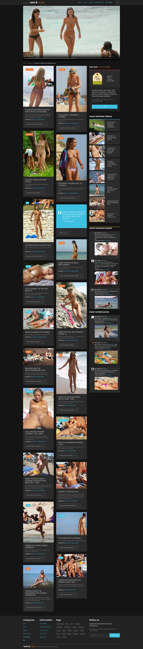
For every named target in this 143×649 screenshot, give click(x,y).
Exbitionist (30, 63)
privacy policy (43, 623)
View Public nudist (33, 446)
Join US (62, 233)
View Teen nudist (66, 594)
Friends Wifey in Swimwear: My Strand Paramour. (36, 593)
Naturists (62, 69)
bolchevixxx (67, 123)
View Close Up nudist (34, 256)
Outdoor (78, 624)
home (79, 2)
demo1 (85, 2)
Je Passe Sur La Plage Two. (38, 245)
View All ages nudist (67, 128)
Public (28, 505)
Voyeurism (68, 627)
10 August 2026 (41, 188)
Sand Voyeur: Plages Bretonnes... (68, 264)
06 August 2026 (40, 376)
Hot (27, 202)
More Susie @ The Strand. (37, 332)
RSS (24, 640)
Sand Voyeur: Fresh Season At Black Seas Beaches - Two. (35, 481)
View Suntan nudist (67, 345)
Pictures (62, 242)
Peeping (28, 456)
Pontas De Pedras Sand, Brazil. (112, 137)
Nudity (74, 627)
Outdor (61, 138)
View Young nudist (33, 193)
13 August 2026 (41, 441)
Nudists (70, 630)
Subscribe (115, 635)
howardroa (66, 271)
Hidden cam (29, 69)
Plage (27, 568)
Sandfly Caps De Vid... (68, 492)
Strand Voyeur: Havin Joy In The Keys (112, 190)
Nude (58, 634)
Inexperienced (63, 420)
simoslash (33, 251)
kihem (65, 405)
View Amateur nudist (34, 381)
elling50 (33, 603)
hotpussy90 (34, 337)
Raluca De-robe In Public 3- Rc (111, 215)
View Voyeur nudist (33, 495)
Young (58, 630)
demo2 (91, 2)
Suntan (82, 634)
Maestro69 (66, 543)
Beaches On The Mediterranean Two (112, 202)
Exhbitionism (60, 624)
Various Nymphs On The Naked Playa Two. (69, 581)
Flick (61, 355)
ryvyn (65, 450)
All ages (28, 311)
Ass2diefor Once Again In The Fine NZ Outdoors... (37, 111)
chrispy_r (66, 193)
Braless (28, 266)
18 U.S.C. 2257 (43, 633)
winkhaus (33, 553)
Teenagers (29, 134)
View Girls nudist (33, 302)
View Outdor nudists (67, 198)
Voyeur (64, 637)
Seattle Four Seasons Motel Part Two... (69, 398)
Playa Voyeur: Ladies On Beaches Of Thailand (112, 177)
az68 (65, 590)
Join (104, 106)
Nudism (76, 630)
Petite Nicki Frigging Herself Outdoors (111, 125)
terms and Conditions (45, 627)
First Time (81, 627)
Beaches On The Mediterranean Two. (35, 369)
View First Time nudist (34, 124)
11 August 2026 (40, 297)
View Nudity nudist (33, 558)
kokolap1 (33, 297)
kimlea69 (66, 501)
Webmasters (43, 637)
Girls (64, 630)
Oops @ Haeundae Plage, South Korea (111, 164)
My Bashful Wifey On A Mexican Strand (111, 150)
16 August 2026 (42, 337)
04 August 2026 (41, 251)
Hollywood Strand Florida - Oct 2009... (34, 433)
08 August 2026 (40, 603)
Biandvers (33, 441)
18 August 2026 (40, 119)
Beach (82, 630)
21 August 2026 (74, 543)
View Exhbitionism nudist (69, 276)
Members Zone (99, 2)
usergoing (33, 188)
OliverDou (66, 340)
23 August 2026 (41, 490)
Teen (72, 624)
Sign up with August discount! (110, 78)
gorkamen (33, 490)
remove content (44, 630)
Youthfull (62, 285)
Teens (58, 637)
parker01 (33, 119)
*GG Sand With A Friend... (70, 538)
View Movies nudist (67, 547)
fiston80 (33, 376)
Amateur (75, 634)
